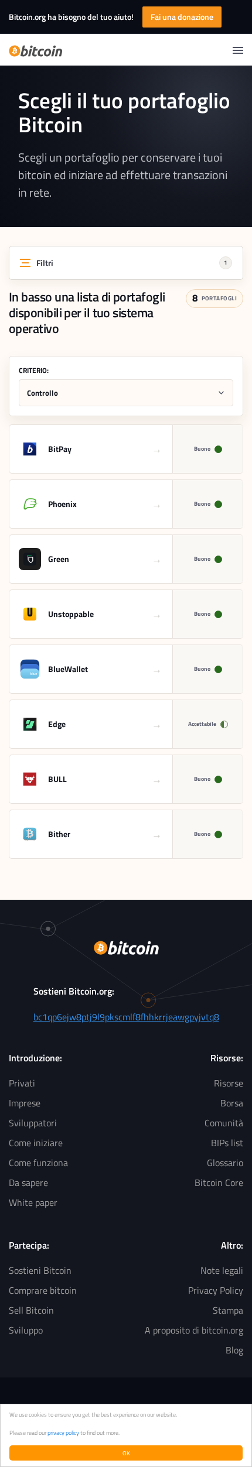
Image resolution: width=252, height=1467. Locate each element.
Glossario (225, 1163)
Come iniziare (36, 1143)
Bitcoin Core (219, 1182)
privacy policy (63, 1432)
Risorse (228, 1083)
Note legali (221, 1270)
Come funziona (38, 1163)
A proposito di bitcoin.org (194, 1330)
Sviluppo (26, 1330)
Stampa (228, 1310)
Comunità (224, 1123)
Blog (234, 1350)
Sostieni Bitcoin (40, 1270)
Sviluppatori (33, 1123)
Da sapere (28, 1182)
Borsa (231, 1103)
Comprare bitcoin (43, 1290)
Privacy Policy (215, 1290)
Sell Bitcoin (31, 1310)
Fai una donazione (182, 17)
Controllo (42, 393)
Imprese (24, 1103)
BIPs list (227, 1143)
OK (126, 1453)
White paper (33, 1202)
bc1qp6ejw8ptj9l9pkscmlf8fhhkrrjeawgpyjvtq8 (126, 1017)
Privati (22, 1083)
